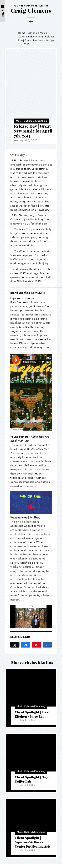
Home (21, 33)
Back (31, 21)
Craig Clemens (31, 10)
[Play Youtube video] (31, 502)
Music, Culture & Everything (31, 120)
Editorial (33, 33)
